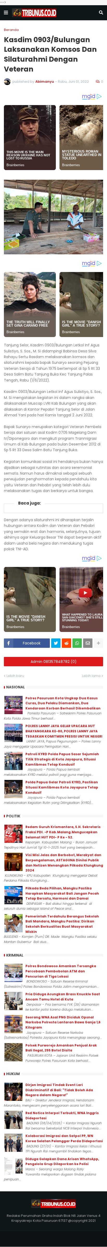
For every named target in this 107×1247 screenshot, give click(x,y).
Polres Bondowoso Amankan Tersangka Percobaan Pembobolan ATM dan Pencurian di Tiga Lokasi (60, 971)
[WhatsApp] (77, 643)
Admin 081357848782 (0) (54, 661)
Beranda (11, 29)
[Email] (87, 643)
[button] (6, 13)
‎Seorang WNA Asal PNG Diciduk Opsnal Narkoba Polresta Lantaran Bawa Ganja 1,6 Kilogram (63, 1022)
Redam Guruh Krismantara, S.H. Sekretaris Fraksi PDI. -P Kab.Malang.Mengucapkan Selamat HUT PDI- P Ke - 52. (63, 832)
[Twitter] (56, 643)
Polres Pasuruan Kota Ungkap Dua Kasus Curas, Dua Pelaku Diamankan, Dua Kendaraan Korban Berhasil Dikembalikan (63, 703)
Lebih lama (91, 675)
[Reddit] (66, 643)
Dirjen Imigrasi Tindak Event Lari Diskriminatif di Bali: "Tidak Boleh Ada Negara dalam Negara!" (59, 1090)
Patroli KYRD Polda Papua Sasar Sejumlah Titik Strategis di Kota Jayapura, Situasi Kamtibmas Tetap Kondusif (62, 759)
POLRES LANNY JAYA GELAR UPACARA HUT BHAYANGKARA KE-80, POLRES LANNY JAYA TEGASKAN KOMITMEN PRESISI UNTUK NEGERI (63, 731)
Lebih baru (15, 675)
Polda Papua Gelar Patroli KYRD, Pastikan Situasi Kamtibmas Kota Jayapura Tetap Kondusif (61, 787)
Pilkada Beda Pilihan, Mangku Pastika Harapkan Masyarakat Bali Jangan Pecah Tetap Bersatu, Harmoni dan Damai (62, 893)
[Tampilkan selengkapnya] (98, 643)
